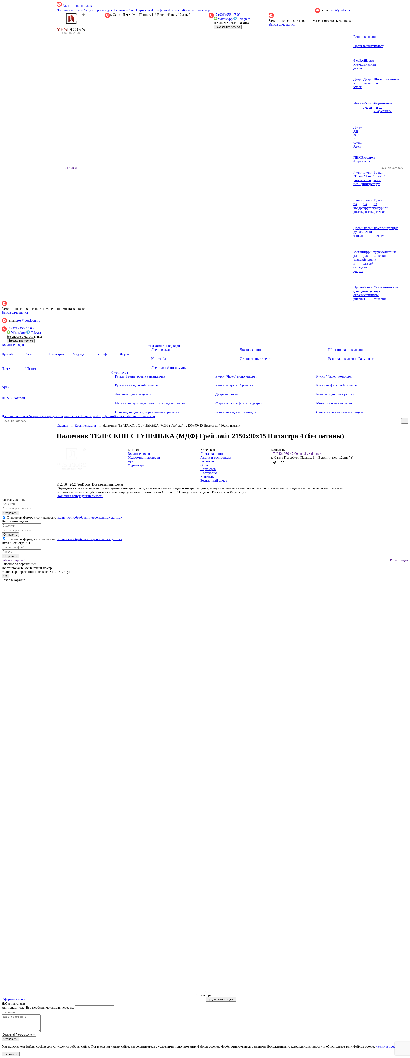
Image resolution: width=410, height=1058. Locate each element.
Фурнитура (136, 465)
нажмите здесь (386, 1046)
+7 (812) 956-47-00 (284, 453)
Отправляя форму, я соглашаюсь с (64, 517)
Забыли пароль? (13, 560)
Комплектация (85, 425)
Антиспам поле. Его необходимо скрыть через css (38, 1007)
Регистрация (399, 560)
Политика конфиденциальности (80, 496)
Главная (62, 425)
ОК (5, 576)
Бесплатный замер (196, 10)
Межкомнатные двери (144, 457)
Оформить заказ (13, 999)
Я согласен (10, 1054)
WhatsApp (225, 19)
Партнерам (144, 10)
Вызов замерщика (282, 24)
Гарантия (121, 10)
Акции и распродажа (77, 5)
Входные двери (364, 36)
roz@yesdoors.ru (341, 10)
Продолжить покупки (221, 999)
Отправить (10, 513)
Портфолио (160, 10)
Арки (132, 461)
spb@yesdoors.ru (310, 453)
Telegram (243, 19)
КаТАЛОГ (70, 168)
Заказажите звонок (227, 27)
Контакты (176, 10)
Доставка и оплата (70, 10)
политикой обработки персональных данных (89, 517)
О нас (132, 10)
